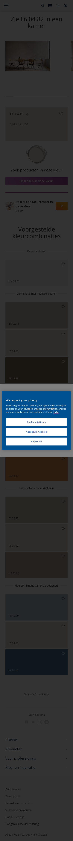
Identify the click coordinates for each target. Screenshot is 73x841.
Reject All (36, 441)
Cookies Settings (36, 422)
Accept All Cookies (36, 431)
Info (56, 411)
